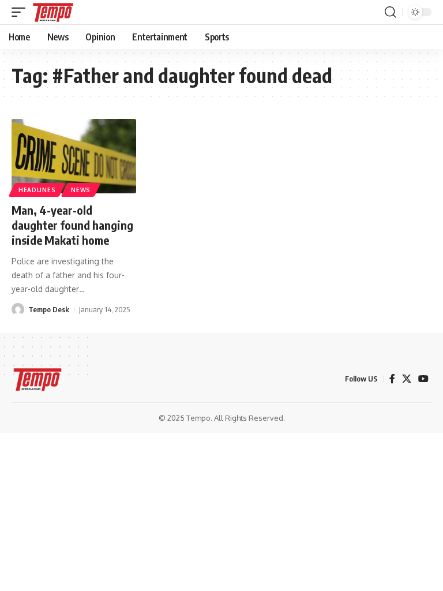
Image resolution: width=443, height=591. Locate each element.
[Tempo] (53, 12)
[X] (406, 379)
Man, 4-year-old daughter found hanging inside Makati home (72, 225)
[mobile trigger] (21, 12)
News (81, 189)
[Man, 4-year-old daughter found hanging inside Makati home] (74, 156)
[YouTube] (423, 379)
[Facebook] (392, 379)
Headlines (36, 189)
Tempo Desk (48, 309)
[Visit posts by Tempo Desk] (18, 309)
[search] (390, 12)
